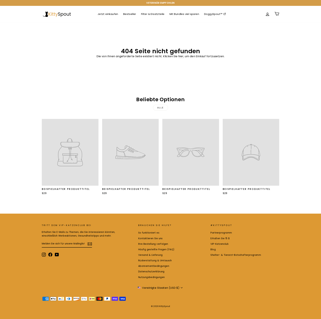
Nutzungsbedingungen (151, 277)
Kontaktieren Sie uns (150, 238)
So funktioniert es (148, 232)
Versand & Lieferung (150, 255)
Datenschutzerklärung (151, 271)
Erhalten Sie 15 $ (220, 238)
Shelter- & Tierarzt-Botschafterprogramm (235, 255)
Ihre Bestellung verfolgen (153, 244)
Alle (160, 107)
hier (181, 56)
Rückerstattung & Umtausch (155, 260)
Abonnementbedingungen (153, 266)
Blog (213, 249)
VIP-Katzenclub (219, 244)
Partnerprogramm (221, 232)
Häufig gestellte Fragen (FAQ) (156, 249)
